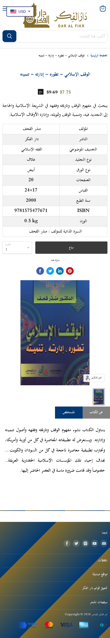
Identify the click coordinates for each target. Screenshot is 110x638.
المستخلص (69, 412)
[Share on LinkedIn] (60, 271)
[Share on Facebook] (40, 271)
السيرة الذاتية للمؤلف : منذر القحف (55, 231)
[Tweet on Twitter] (50, 271)
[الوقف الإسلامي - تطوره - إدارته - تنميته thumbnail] (98, 397)
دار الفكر (32, 139)
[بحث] (9, 36)
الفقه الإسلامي (31, 149)
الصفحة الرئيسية (99, 56)
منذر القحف (32, 129)
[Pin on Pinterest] (70, 271)
